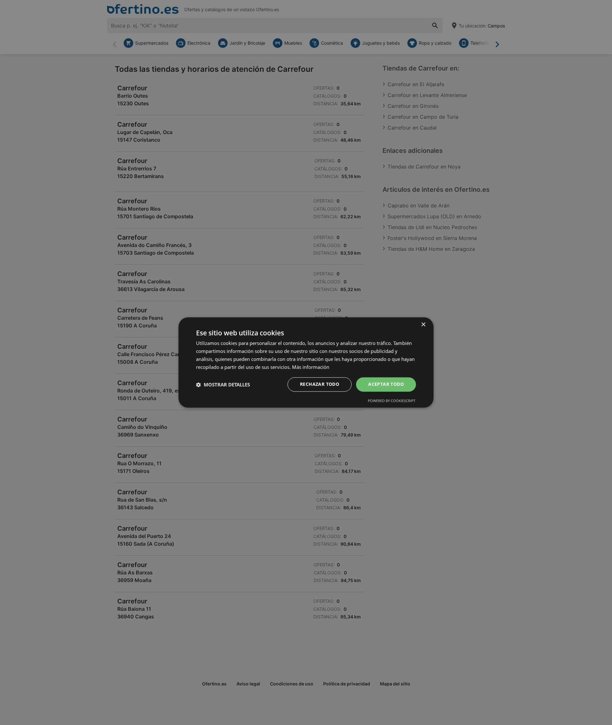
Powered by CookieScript (391, 401)
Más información (310, 367)
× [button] (423, 324)
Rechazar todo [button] (319, 384)
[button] (223, 384)
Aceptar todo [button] (386, 384)
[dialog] (305, 362)
